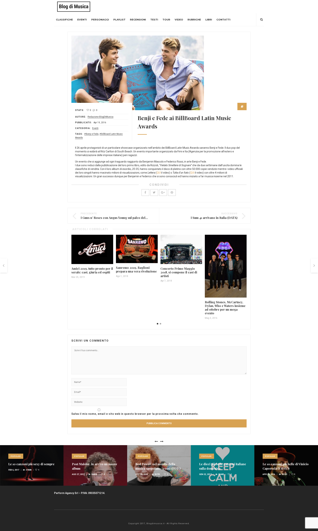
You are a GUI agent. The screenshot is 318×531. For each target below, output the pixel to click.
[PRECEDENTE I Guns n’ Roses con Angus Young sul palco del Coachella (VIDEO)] (3, 265)
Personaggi (100, 19)
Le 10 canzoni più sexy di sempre (31, 464)
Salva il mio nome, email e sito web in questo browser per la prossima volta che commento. (135, 413)
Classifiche (64, 19)
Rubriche (194, 19)
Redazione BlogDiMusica (100, 117)
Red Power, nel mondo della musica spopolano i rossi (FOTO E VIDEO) (158, 468)
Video (179, 19)
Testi (154, 19)
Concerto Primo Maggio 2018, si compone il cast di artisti (178, 272)
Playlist (119, 19)
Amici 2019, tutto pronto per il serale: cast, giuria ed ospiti (92, 270)
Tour (166, 19)
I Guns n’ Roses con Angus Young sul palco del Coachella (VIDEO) (127, 218)
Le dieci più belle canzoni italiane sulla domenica (222, 466)
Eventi (82, 19)
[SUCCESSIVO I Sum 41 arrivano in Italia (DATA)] (314, 265)
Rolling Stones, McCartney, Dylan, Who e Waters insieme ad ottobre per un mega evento (225, 307)
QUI (159, 172)
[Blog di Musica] (73, 6)
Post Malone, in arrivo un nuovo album (94, 466)
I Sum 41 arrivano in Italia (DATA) (214, 218)
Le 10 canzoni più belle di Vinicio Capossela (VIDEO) (286, 466)
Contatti (223, 19)
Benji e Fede (92, 134)
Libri (208, 19)
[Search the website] (261, 19)
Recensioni (138, 19)
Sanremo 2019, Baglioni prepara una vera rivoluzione (136, 269)
